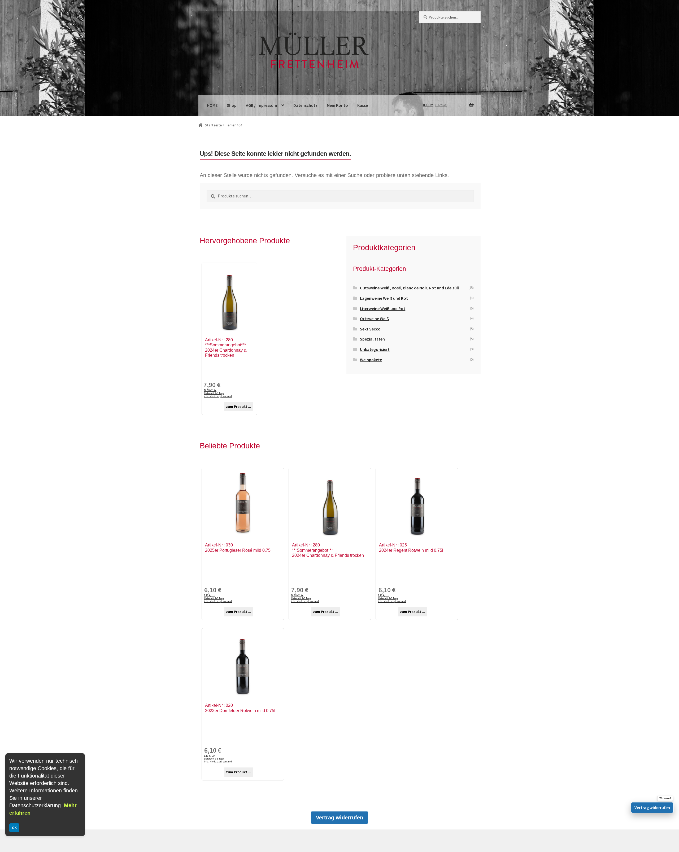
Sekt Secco (370, 329)
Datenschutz (305, 105)
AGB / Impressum (261, 105)
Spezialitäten (372, 339)
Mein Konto (337, 105)
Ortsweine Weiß (374, 318)
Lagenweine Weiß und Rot (384, 298)
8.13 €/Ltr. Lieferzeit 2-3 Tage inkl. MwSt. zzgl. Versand (218, 598)
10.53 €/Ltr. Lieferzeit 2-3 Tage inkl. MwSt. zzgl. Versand (218, 393)
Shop (232, 105)
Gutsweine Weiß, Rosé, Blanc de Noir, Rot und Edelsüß (409, 287)
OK (14, 827)
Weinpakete (371, 359)
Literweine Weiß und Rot (382, 308)
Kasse (362, 105)
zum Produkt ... (238, 406)
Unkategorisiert (375, 349)
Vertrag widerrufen (339, 817)
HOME (212, 105)
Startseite (213, 125)
